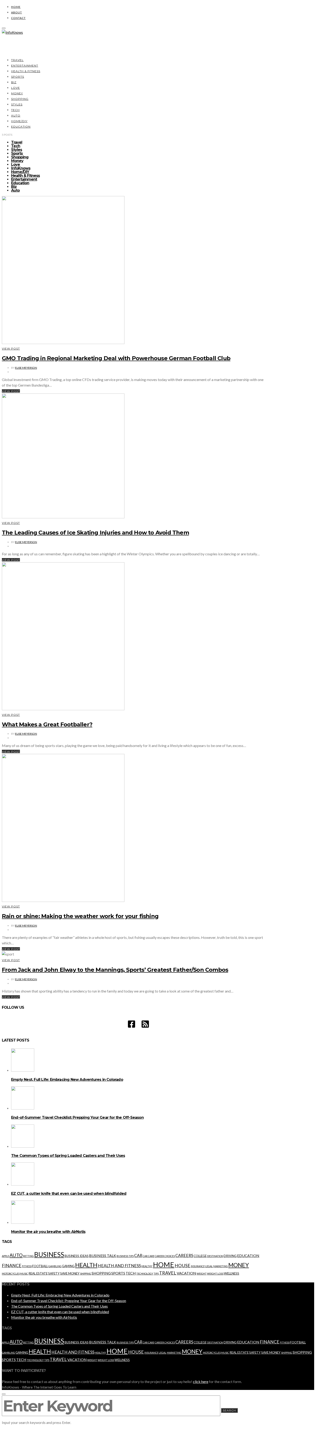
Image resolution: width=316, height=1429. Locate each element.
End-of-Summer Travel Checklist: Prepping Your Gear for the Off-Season (77, 1117)
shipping (85, 1273)
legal (209, 1266)
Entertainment (24, 65)
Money (17, 93)
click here (200, 1381)
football (40, 1266)
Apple (5, 1255)
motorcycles (11, 1273)
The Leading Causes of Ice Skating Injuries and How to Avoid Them (95, 532)
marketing (220, 1266)
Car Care (148, 1255)
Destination (215, 1255)
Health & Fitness (25, 71)
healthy (146, 1266)
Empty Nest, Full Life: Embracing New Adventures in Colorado (67, 1079)
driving (230, 1256)
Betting (28, 1255)
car (138, 1255)
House (182, 1265)
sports (118, 1273)
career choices (165, 1255)
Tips (156, 1273)
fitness (27, 1266)
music (24, 1273)
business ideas (77, 1256)
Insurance (198, 1266)
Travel (17, 60)
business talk (102, 1255)
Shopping (19, 99)
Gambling (55, 1266)
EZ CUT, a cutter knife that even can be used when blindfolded (68, 1193)
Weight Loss (215, 1273)
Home (16, 7)
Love (15, 87)
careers (184, 1255)
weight (202, 1273)
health (86, 1264)
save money (70, 1273)
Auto (15, 115)
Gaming (68, 1266)
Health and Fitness (119, 1265)
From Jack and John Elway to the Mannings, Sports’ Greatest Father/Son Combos (115, 969)
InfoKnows (20, 168)
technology (144, 1273)
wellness (231, 1273)
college (200, 1256)
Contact (18, 18)
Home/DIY (19, 121)
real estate (38, 1273)
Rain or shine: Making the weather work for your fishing (80, 916)
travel (167, 1272)
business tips (125, 1255)
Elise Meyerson (26, 367)
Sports (17, 76)
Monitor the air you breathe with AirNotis (48, 1231)
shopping (101, 1273)
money (238, 1265)
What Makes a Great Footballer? (47, 724)
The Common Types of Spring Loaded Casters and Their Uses (68, 1155)
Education (21, 126)
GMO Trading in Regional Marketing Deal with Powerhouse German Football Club (116, 358)
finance (12, 1265)
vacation (186, 1273)
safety (54, 1273)
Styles (16, 104)
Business (49, 1254)
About (16, 12)
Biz (13, 82)
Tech (15, 110)
